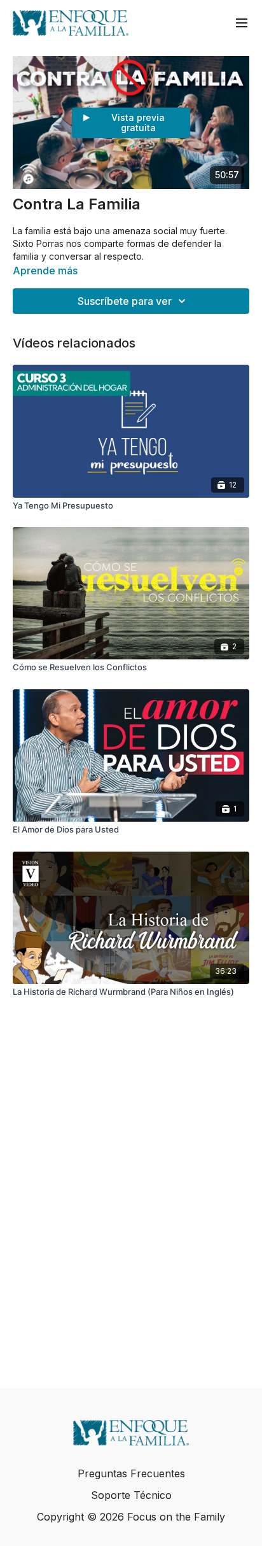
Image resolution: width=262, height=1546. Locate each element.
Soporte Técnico (131, 1495)
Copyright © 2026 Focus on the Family (131, 1516)
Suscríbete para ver (125, 301)
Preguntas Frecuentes (131, 1473)
